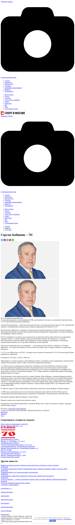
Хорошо (52, 521)
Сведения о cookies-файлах (10, 485)
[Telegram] (2, 240)
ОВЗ (6, 107)
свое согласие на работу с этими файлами (60, 519)
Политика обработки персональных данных (15, 483)
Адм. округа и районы (12, 100)
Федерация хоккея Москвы (17, 409)
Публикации (9, 91)
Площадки (8, 82)
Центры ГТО (9, 84)
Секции (7, 81)
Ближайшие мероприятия (13, 88)
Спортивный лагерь (11, 109)
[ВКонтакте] (5, 240)
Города (7, 96)
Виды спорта (9, 94)
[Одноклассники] (7, 240)
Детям (7, 102)
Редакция (4, 481)
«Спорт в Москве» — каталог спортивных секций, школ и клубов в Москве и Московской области (34, 479)
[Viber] (10, 240)
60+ (6, 105)
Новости (7, 89)
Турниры (8, 86)
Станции (8, 98)
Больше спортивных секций (10, 457)
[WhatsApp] (13, 240)
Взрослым (8, 103)
